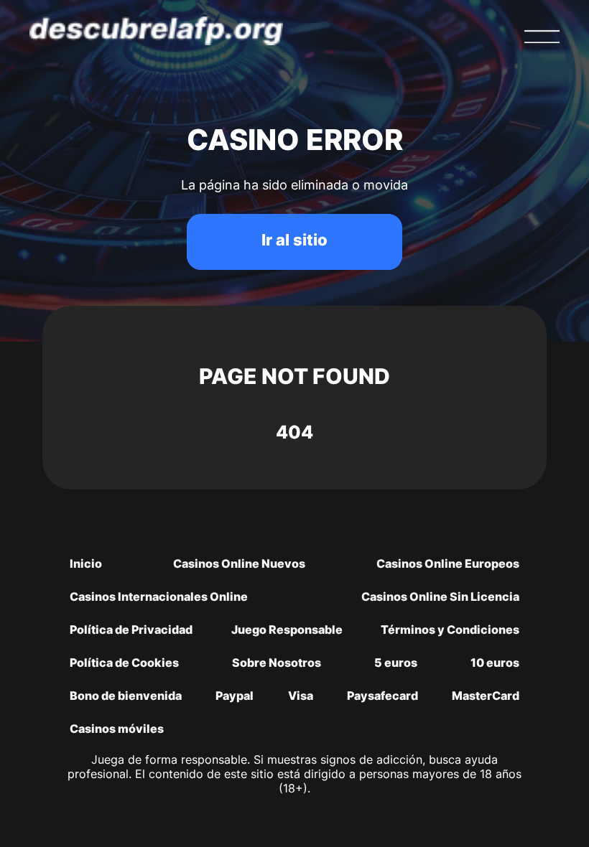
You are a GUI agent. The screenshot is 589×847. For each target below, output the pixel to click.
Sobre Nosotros (276, 662)
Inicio (86, 563)
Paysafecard (382, 695)
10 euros (494, 662)
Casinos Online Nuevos (239, 563)
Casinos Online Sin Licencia (440, 596)
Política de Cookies (124, 662)
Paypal (234, 695)
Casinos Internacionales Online (159, 596)
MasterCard (485, 695)
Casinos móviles (117, 728)
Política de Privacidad (131, 629)
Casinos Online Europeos (447, 563)
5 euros (395, 662)
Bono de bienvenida (126, 695)
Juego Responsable (287, 629)
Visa (300, 695)
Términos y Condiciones (450, 629)
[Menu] (542, 37)
